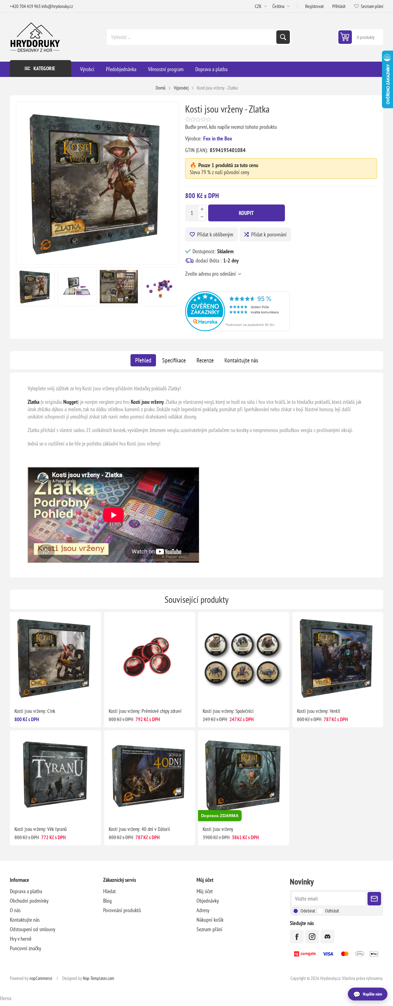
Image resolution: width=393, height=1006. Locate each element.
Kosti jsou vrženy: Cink (34, 711)
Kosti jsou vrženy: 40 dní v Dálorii (139, 829)
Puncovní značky (25, 948)
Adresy (202, 910)
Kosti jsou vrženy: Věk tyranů (40, 829)
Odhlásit (332, 911)
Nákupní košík (210, 919)
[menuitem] (56, 891)
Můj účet (204, 891)
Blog (107, 900)
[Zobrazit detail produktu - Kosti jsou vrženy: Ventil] (337, 657)
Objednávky (207, 900)
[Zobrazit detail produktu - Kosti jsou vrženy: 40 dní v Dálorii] (149, 775)
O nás (15, 910)
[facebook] (297, 936)
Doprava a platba (26, 891)
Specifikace (174, 360)
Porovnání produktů (122, 910)
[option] (35, 286)
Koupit (246, 212)
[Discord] (327, 936)
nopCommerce (40, 978)
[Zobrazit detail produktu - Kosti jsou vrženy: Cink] (55, 657)
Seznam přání (209, 929)
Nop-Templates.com (98, 978)
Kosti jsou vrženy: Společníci (228, 711)
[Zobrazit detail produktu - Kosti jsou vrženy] (243, 775)
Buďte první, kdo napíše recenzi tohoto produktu (231, 126)
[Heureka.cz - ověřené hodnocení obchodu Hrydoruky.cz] (237, 329)
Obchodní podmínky (29, 900)
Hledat (283, 37)
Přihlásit (338, 6)
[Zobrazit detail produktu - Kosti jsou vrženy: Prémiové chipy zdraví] (149, 657)
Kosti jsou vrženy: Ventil (318, 711)
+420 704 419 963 (25, 6)
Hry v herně (20, 938)
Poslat (374, 898)
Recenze (205, 360)
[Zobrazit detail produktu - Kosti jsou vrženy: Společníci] (243, 657)
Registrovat (314, 6)
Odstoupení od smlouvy (32, 929)
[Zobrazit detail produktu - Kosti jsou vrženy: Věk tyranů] (55, 775)
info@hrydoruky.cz (57, 6)
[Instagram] (312, 936)
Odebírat (308, 911)
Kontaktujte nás (241, 360)
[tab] (143, 360)
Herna (5, 998)
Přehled (143, 360)
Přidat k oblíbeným (215, 234)
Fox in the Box (217, 138)
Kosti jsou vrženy (218, 829)
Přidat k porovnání (268, 234)
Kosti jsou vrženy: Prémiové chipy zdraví (145, 711)
